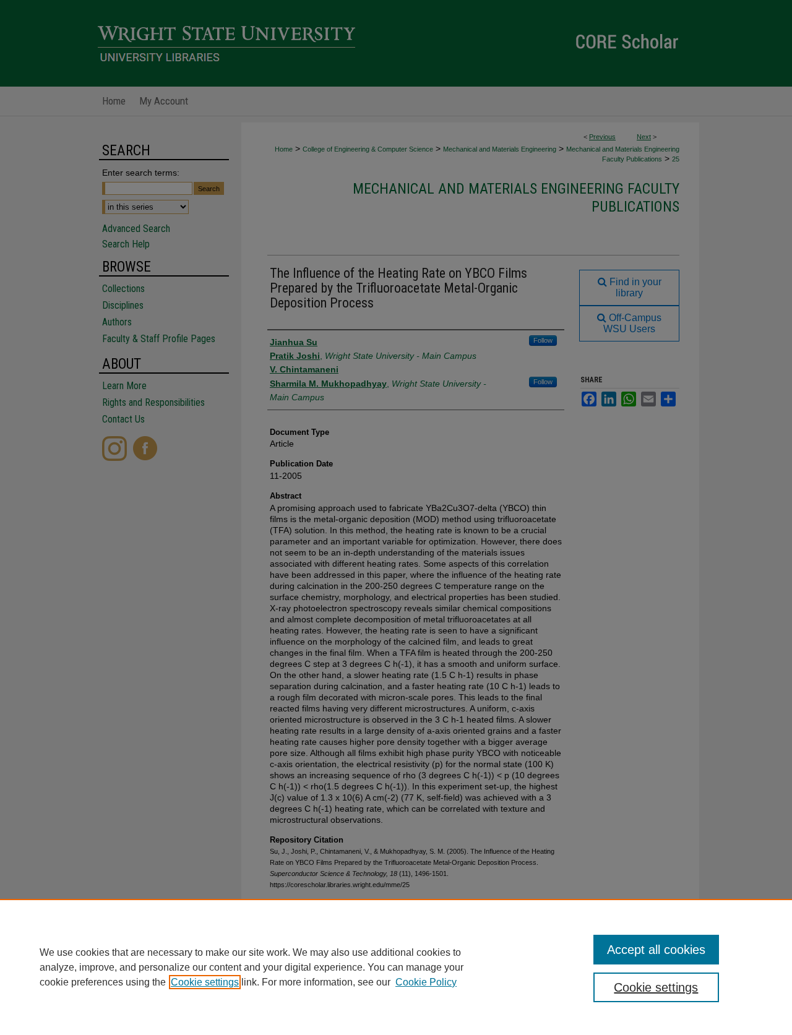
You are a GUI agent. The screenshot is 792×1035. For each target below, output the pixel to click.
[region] (396, 967)
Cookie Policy (426, 982)
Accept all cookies (656, 949)
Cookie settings (205, 982)
